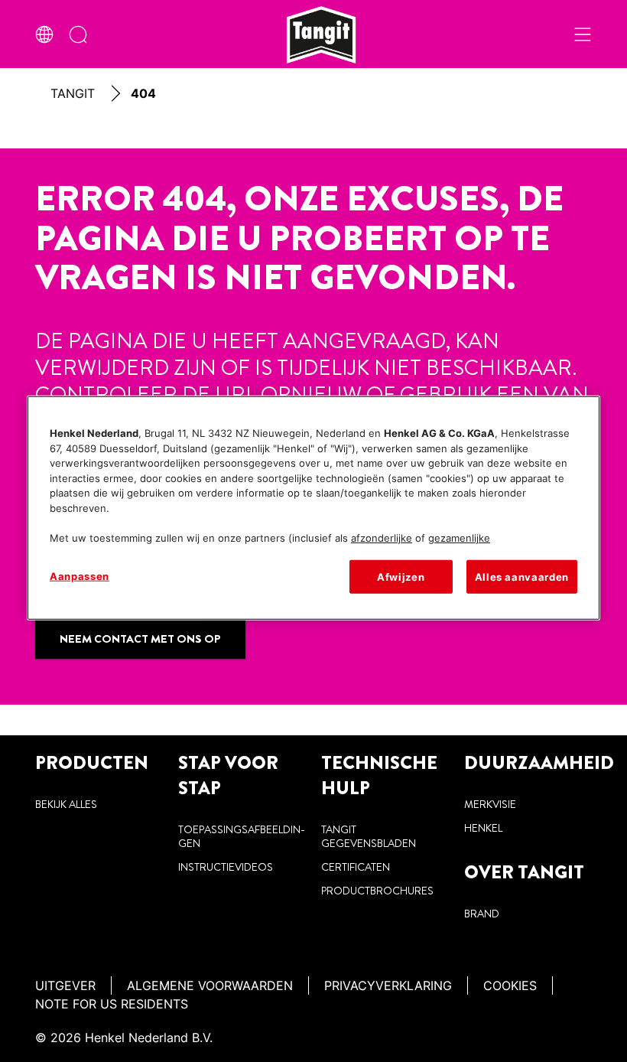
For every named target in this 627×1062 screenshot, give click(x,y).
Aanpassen (79, 576)
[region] (313, 508)
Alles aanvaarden (522, 577)
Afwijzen (400, 577)
